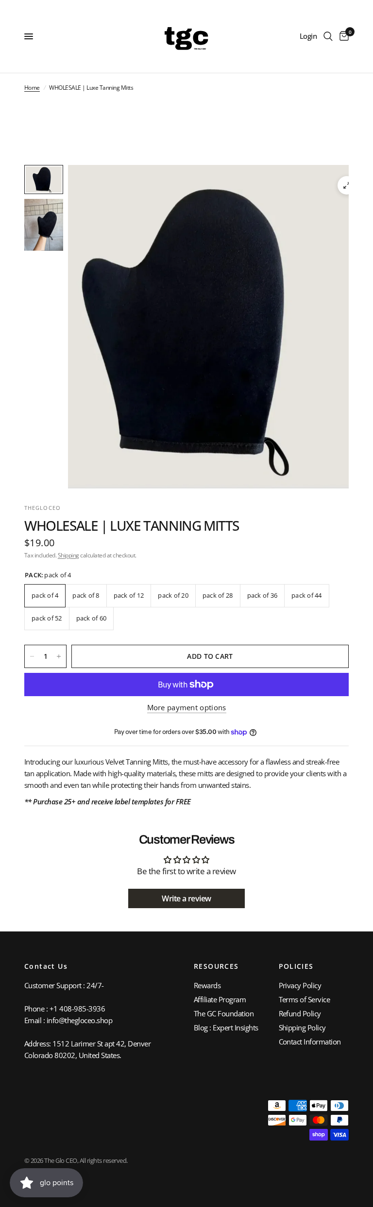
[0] (342, 36)
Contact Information (310, 1041)
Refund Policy (300, 1013)
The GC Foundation (224, 1013)
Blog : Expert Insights (226, 1027)
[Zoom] (347, 185)
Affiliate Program (220, 999)
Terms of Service (304, 999)
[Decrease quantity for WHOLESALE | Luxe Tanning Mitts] (32, 656)
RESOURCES (216, 966)
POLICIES (296, 966)
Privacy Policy (300, 985)
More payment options (186, 707)
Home (32, 87)
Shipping (68, 555)
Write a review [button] (186, 898)
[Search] (328, 36)
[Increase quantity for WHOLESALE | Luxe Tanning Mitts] (58, 656)
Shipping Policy (302, 1027)
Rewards (207, 985)
